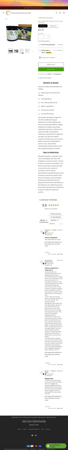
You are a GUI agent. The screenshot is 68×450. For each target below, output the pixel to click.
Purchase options (44, 41)
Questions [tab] (54, 220)
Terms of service (51, 449)
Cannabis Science (33, 429)
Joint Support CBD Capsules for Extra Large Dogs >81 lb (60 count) (53, 244)
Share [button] (48, 252)
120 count (53, 26)
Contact (47, 429)
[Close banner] (66, 3)
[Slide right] (32, 51)
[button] (3, 13)
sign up (27, 1)
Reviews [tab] (42, 220)
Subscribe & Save (46, 51)
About (25, 429)
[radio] (40, 45)
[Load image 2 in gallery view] (16, 51)
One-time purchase (48, 44)
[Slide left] (6, 51)
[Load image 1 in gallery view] (10, 51)
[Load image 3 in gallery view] (21, 51)
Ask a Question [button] (56, 217)
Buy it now (51, 69)
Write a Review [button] (56, 214)
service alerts (64, 3)
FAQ (42, 429)
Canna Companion (12, 449)
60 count (43, 26)
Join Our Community (34, 421)
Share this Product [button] (46, 78)
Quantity (40, 33)
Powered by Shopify (23, 449)
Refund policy (33, 449)
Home (19, 429)
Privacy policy (41, 449)
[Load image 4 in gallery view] (27, 51)
